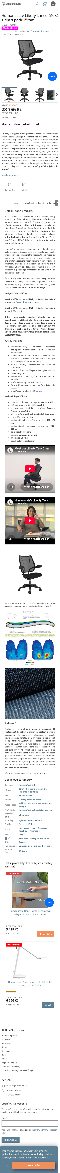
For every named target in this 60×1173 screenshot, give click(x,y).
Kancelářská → (26, 810)
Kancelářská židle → (28, 785)
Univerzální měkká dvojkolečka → (35, 846)
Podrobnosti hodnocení (41, 31)
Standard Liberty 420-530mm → (34, 838)
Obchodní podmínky (11, 1066)
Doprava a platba (9, 1035)
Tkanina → (24, 815)
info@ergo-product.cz (16, 1085)
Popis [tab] (16, 203)
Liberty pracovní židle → (31, 799)
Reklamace (7, 1051)
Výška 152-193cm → (28, 803)
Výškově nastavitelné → (30, 820)
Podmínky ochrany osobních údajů (17, 1070)
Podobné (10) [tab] (28, 203)
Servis (4, 1047)
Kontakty (6, 1039)
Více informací (40, 1157)
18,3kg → (23, 851)
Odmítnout (6, 1165)
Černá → (22, 834)
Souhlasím (34, 1165)
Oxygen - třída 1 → (27, 824)
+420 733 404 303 (14, 1090)
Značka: (13, 34)
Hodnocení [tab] (51, 203)
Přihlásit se (10, 1140)
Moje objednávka (9, 1062)
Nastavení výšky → (28, 828)
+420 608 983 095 (14, 1094)
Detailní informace (10, 175)
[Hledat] (37, 4)
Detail (48, 1005)
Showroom (7, 1043)
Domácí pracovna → (44, 810)
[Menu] (53, 4)
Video (4, 1058)
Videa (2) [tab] (40, 203)
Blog (4, 1055)
